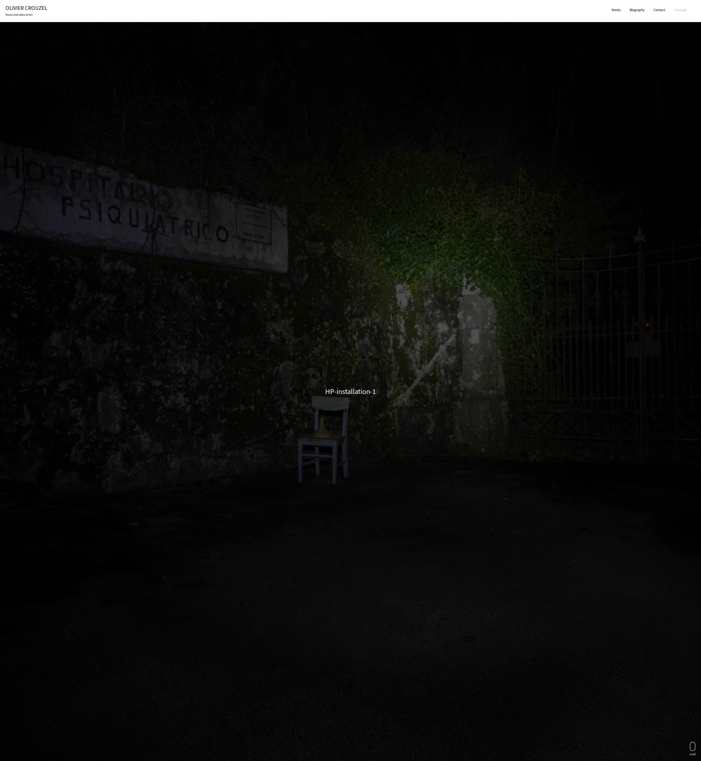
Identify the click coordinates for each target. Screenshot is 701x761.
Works (616, 10)
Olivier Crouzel (26, 7)
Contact (659, 10)
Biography (637, 10)
